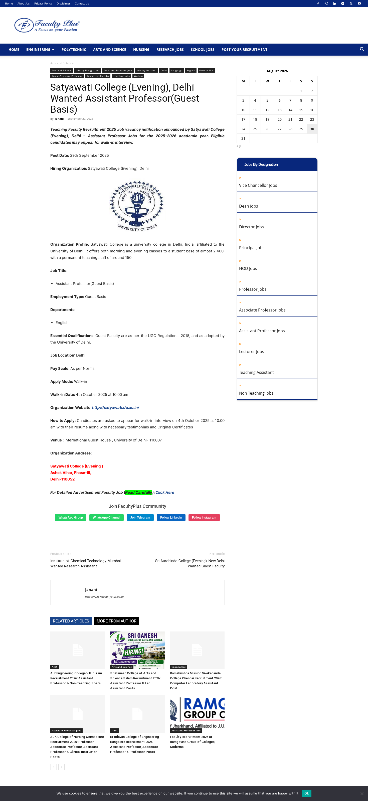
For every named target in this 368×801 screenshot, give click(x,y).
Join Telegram (140, 517)
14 (290, 109)
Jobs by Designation (87, 70)
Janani (59, 118)
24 (243, 128)
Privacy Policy (43, 3)
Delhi (163, 70)
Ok (306, 793)
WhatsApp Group (71, 517)
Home (9, 3)
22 (301, 119)
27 (280, 128)
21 (290, 119)
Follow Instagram (204, 517)
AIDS (55, 667)
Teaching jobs (121, 76)
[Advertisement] (137, 534)
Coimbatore (178, 667)
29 (301, 128)
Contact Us (82, 3)
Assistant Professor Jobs (118, 70)
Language (176, 70)
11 (255, 109)
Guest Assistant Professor (67, 76)
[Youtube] (359, 3)
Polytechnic (74, 49)
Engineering (38, 49)
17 (243, 119)
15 (301, 109)
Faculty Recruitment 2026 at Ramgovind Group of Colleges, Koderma (192, 742)
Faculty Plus (206, 70)
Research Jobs (170, 49)
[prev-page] (53, 767)
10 (243, 109)
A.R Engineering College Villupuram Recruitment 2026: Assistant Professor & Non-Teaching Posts (76, 678)
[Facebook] (318, 3)
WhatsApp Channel (106, 517)
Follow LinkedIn (171, 517)
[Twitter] (351, 3)
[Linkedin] (334, 3)
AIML (115, 730)
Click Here (164, 492)
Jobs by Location (146, 70)
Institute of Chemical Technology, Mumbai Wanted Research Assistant (85, 563)
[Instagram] (326, 3)
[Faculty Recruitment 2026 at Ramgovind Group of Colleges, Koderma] (197, 714)
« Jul (240, 145)
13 (280, 109)
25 (255, 128)
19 (267, 119)
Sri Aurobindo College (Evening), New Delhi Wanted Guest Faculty (190, 563)
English (191, 70)
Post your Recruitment (244, 49)
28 (290, 128)
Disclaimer (63, 3)
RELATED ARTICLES (71, 621)
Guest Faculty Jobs (98, 76)
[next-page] (61, 767)
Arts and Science (109, 49)
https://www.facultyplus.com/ (104, 596)
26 (267, 128)
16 (312, 109)
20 (280, 119)
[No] (361, 793)
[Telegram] (342, 3)
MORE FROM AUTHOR (116, 621)
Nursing (141, 49)
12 (267, 109)
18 (255, 119)
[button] (362, 50)
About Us (24, 3)
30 (312, 128)
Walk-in (138, 76)
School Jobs (203, 49)
